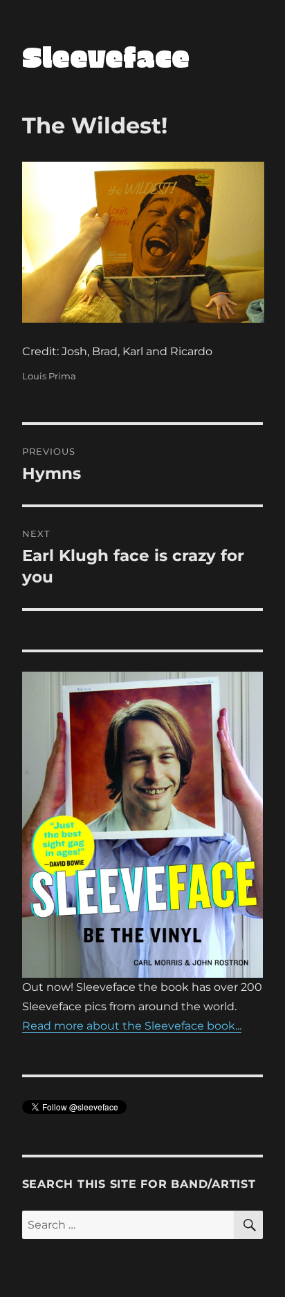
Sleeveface (106, 56)
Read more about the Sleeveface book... (131, 1025)
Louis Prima (49, 375)
